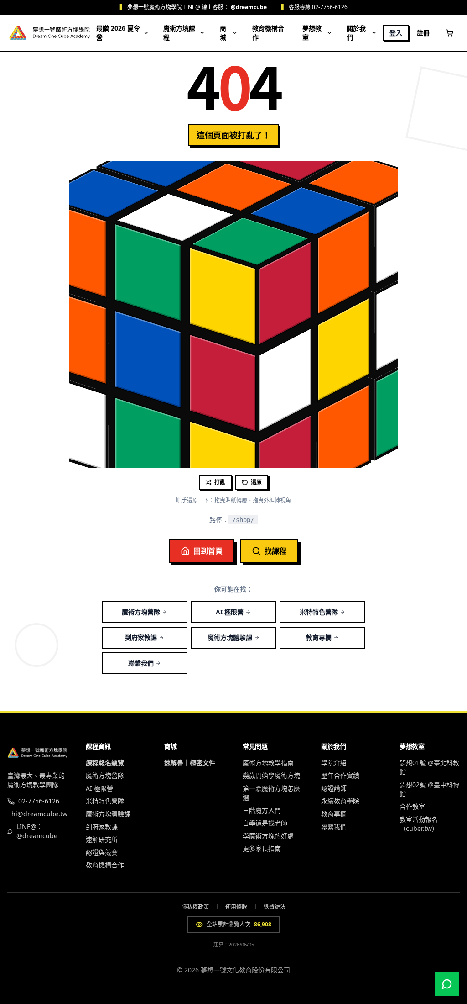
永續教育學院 (340, 801)
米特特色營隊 (319, 612)
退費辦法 (274, 907)
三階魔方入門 (262, 810)
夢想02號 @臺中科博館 (429, 789)
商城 (223, 33)
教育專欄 (319, 637)
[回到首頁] (61, 32)
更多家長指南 (262, 848)
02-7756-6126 (38, 801)
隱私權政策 (195, 907)
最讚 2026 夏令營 (118, 33)
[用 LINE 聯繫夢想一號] (447, 984)
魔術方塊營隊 (141, 612)
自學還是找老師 (265, 823)
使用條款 (236, 907)
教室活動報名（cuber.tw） (419, 824)
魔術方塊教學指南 (268, 762)
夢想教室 (312, 33)
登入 (395, 32)
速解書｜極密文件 (189, 762)
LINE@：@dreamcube (36, 831)
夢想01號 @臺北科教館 (429, 767)
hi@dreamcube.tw (39, 813)
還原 (256, 482)
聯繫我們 (141, 663)
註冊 (423, 32)
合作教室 (412, 806)
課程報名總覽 (105, 762)
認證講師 (334, 788)
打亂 (219, 482)
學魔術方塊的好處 (268, 835)
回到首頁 (208, 551)
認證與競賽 (102, 852)
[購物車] (450, 33)
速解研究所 (102, 839)
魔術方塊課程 (179, 33)
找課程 (275, 551)
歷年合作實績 (340, 775)
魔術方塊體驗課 (230, 637)
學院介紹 (334, 762)
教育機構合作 (268, 33)
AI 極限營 (230, 612)
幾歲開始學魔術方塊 (271, 775)
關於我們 (356, 33)
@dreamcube (249, 7)
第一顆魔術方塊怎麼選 (271, 793)
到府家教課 (141, 637)
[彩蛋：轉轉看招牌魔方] (17, 33)
